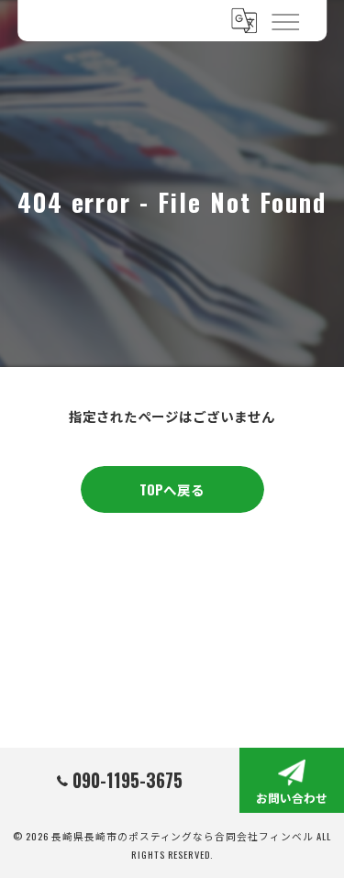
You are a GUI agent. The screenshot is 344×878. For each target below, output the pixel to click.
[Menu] (284, 20)
